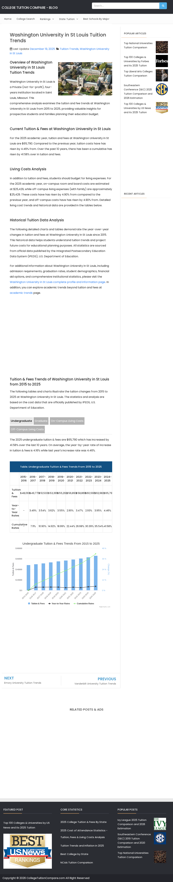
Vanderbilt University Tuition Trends (95, 683)
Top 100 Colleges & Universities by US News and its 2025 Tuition (137, 108)
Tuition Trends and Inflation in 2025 (82, 845)
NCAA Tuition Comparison (76, 862)
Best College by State (74, 854)
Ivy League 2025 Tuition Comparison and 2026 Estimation (132, 824)
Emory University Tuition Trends (22, 683)
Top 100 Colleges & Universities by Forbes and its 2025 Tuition (136, 61)
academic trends (21, 293)
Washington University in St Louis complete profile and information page (57, 282)
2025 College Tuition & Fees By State (83, 822)
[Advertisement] (61, 328)
